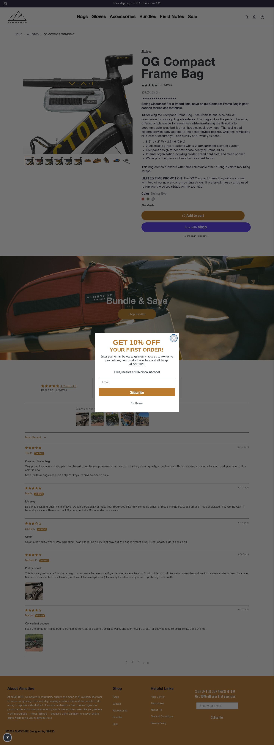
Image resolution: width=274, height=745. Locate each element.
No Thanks (137, 403)
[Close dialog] (173, 338)
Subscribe (137, 392)
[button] (7, 737)
